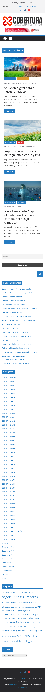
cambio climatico (27, 603)
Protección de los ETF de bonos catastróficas (19, 308)
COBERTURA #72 (8, 460)
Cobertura (30, 607)
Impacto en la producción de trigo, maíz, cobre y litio (22, 153)
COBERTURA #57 (8, 401)
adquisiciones (16, 592)
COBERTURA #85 (8, 504)
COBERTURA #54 (8, 389)
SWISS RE (10, 641)
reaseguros (16, 630)
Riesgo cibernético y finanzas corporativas (19, 320)
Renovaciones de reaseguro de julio (16, 316)
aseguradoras (28, 597)
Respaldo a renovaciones (12, 297)
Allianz (32, 592)
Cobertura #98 (8, 555)
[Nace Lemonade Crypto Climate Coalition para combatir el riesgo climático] (22, 191)
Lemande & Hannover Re (12, 312)
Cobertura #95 (8, 543)
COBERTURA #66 (8, 437)
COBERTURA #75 (8, 468)
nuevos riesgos (32, 627)
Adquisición (26, 592)
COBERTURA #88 (8, 515)
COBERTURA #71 (8, 456)
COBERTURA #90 (8, 523)
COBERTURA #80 (8, 484)
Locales (20, 142)
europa (34, 614)
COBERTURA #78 (8, 476)
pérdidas (5, 630)
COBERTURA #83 (10, 142)
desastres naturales (35, 611)
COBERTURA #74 (8, 464)
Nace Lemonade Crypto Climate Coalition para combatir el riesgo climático (20, 216)
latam (34, 623)
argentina (9, 596)
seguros (23, 635)
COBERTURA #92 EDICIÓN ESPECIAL (16, 531)
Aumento (8, 602)
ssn (4, 641)
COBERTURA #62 (8, 421)
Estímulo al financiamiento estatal (15, 348)
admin (20, 207)
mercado (13, 626)
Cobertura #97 (8, 551)
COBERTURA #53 (8, 385)
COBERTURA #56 (8, 397)
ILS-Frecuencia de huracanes (13, 304)
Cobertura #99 (8, 559)
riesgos (24, 631)
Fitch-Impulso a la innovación (24, 6)
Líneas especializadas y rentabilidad (16, 344)
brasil (17, 602)
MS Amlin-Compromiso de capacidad (17, 293)
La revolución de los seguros (13, 356)
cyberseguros (23, 610)
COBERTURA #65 (10, 202)
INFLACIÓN (24, 618)
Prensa (4, 578)
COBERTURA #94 (8, 539)
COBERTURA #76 (8, 472)
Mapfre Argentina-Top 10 (12, 324)
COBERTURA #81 (8, 488)
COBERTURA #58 (8, 405)
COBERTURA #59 (8, 409)
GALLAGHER (6, 618)
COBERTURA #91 (8, 527)
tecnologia (25, 641)
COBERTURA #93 (8, 535)
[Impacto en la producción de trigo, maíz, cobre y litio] (22, 130)
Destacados (21, 202)
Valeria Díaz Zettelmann (28, 83)
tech (16, 641)
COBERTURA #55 (8, 393)
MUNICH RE (22, 627)
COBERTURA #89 (8, 519)
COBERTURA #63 (8, 425)
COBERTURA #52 (8, 381)
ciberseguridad (8, 607)
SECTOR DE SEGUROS (9, 636)
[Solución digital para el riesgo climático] (22, 67)
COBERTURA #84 (8, 500)
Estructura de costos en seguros (15, 332)
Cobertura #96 (8, 547)
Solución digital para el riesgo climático (19, 89)
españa (13, 614)
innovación (5, 623)
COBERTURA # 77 (9, 377)
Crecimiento (11, 610)
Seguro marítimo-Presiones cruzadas (17, 289)
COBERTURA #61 (8, 417)
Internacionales (8, 571)
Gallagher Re (15, 618)
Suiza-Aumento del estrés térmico (15, 364)
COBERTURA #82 (8, 492)
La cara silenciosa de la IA (12, 328)
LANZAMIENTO (27, 623)
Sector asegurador (35, 630)
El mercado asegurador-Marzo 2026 (16, 336)
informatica (34, 618)
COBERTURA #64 (8, 429)
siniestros (35, 636)
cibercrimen (38, 603)
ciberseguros (21, 606)
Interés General (23, 79)
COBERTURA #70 (8, 452)
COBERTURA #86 (8, 507)
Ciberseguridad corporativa (13, 360)
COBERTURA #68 (8, 444)
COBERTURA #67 (8, 440)
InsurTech (15, 622)
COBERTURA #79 (8, 480)
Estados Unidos (24, 614)
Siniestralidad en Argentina (13, 340)
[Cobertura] (5, 38)
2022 (4, 592)
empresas (6, 614)
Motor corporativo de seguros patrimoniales (19, 352)
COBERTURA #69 (8, 448)
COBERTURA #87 (10, 79)
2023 (8, 592)
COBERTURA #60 (8, 413)
